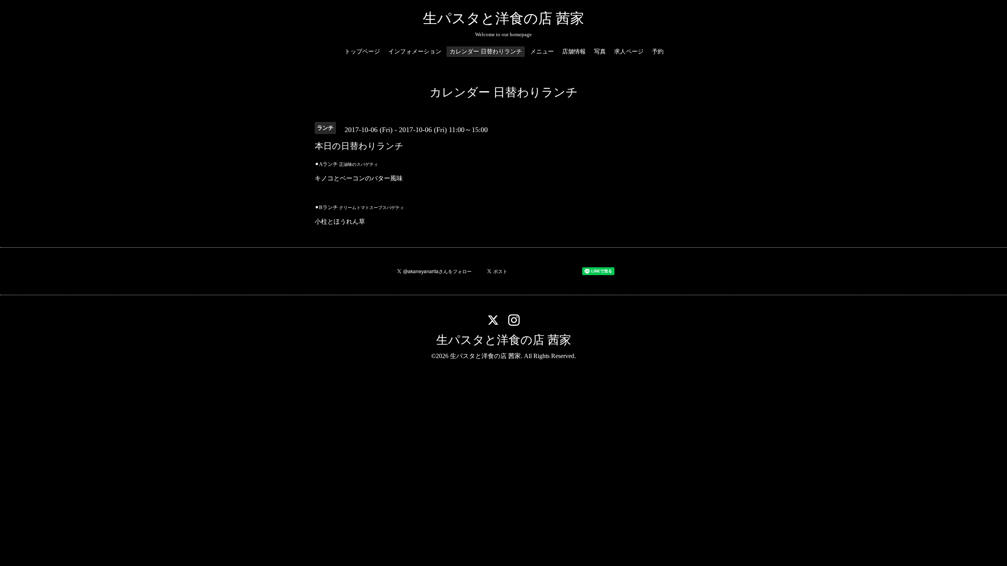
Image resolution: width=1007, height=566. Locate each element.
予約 (658, 51)
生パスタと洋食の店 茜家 (503, 18)
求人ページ (629, 51)
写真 (600, 51)
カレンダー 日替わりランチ (486, 51)
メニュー (542, 51)
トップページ (362, 51)
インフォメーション (414, 51)
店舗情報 (574, 51)
